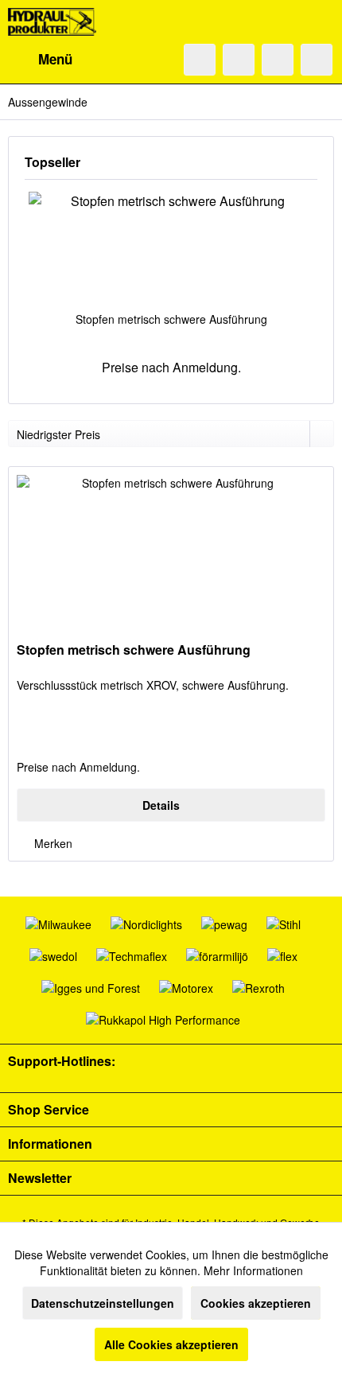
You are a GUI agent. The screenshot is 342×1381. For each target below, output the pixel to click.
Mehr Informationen (253, 1270)
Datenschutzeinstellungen (102, 1303)
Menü (55, 58)
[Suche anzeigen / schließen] (200, 60)
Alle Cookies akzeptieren (171, 1344)
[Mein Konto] (277, 60)
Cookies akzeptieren (255, 1303)
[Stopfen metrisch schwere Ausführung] (171, 247)
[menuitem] (40, 60)
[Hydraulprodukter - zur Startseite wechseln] (52, 22)
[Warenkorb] (316, 60)
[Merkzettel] (239, 60)
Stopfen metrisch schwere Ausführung (171, 319)
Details (161, 805)
